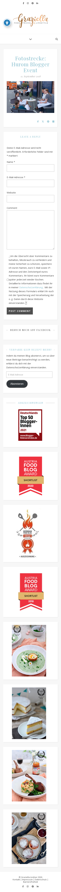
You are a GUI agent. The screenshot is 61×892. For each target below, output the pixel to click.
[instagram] (28, 3)
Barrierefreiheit (30, 881)
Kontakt (16, 879)
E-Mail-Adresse (16, 177)
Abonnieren (16, 383)
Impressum (27, 879)
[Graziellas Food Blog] (30, 20)
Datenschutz (41, 879)
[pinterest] (33, 3)
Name (11, 161)
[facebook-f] (24, 3)
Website (11, 192)
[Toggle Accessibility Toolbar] (7, 22)
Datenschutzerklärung (31, 287)
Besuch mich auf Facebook (30, 330)
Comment (12, 207)
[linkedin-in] (37, 3)
